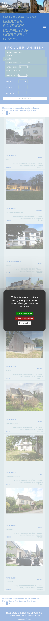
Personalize (24, 323)
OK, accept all (25, 313)
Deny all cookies (25, 318)
